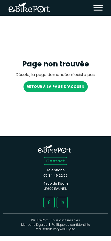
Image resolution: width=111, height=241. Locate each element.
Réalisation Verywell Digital (55, 229)
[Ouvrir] (98, 8)
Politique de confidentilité (71, 224)
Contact (55, 161)
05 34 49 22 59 (55, 175)
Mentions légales (34, 224)
